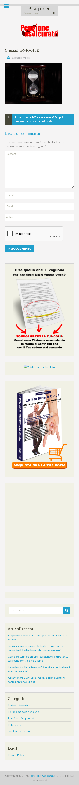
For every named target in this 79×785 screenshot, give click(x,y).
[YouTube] (35, 9)
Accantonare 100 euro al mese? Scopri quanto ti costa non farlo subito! (39, 119)
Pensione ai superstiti (21, 718)
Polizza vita (14, 724)
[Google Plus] (41, 9)
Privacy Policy (16, 755)
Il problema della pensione (23, 711)
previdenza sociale (19, 731)
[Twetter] (48, 9)
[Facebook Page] (30, 9)
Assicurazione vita (19, 705)
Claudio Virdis (21, 57)
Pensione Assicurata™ (43, 775)
